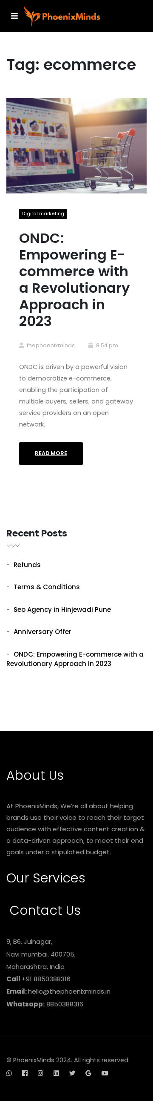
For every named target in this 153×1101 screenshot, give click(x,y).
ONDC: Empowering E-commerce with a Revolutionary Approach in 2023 (74, 279)
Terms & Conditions (47, 586)
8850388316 (64, 1004)
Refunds (27, 564)
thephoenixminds (51, 345)
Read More (51, 453)
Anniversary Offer (42, 631)
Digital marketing (43, 213)
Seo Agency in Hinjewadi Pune (62, 609)
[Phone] (23, 1078)
